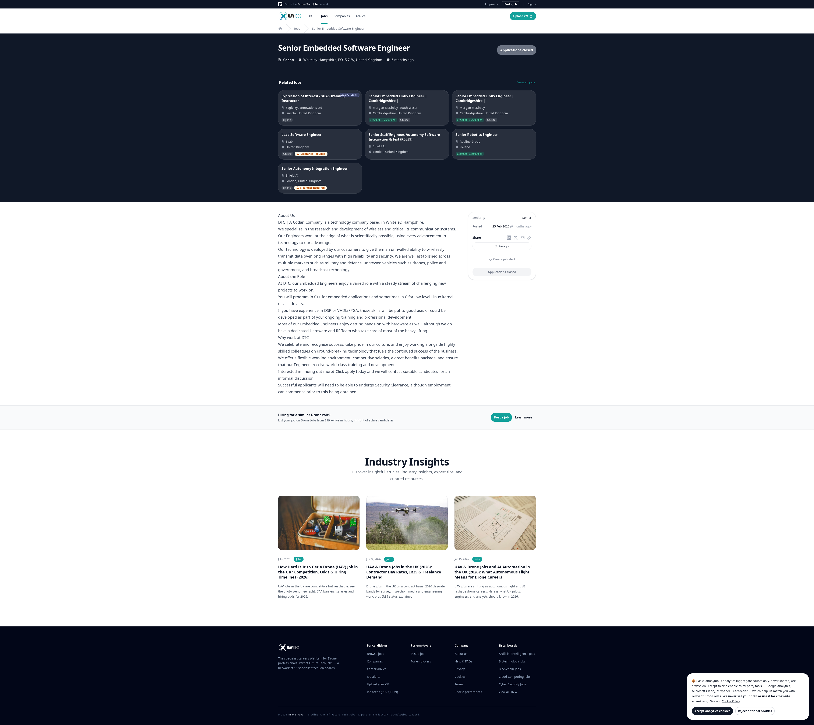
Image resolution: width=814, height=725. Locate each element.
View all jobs (526, 82)
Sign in (532, 4)
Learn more (525, 417)
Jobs (324, 16)
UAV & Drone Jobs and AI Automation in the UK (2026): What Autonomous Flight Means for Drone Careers (492, 572)
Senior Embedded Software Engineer (338, 28)
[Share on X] (516, 238)
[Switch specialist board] (310, 16)
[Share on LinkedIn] (509, 238)
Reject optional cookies (755, 711)
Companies (341, 16)
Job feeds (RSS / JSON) (382, 692)
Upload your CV (378, 684)
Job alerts (373, 677)
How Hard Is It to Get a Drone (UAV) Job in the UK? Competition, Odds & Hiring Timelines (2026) (318, 572)
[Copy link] (529, 238)
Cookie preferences (468, 692)
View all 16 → (508, 692)
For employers (421, 661)
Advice (360, 16)
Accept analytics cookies (712, 711)
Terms (459, 684)
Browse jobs (375, 654)
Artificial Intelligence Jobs (517, 654)
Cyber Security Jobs (512, 684)
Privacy (460, 669)
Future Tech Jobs (307, 4)
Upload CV (520, 16)
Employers (491, 4)
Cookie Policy (731, 701)
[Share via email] (522, 238)
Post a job (511, 4)
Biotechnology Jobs (512, 661)
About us (461, 654)
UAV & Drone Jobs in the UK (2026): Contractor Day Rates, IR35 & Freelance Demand (403, 572)
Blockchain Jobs (510, 669)
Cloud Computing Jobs (515, 677)
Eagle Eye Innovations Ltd (304, 108)
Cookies (460, 677)
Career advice (376, 669)
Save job (504, 246)
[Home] (280, 28)
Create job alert (503, 259)
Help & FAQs (463, 661)
